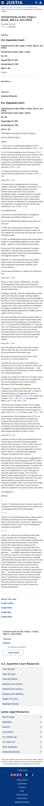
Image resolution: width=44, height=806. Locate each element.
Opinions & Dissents (9, 96)
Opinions (12, 24)
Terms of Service (22, 795)
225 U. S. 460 (13, 398)
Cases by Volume (9, 679)
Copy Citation (13, 652)
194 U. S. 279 (27, 396)
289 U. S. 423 (38, 148)
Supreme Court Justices (12, 689)
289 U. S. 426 (22, 206)
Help (22, 791)
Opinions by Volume (7, 9)
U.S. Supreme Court (30, 7)
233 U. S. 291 (16, 412)
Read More (5, 81)
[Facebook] (17, 775)
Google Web (6, 612)
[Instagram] (20, 775)
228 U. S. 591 (22, 401)
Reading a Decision (10, 704)
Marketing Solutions (11, 752)
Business (6, 727)
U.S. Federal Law (9, 737)
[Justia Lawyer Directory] (32, 775)
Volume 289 (19, 9)
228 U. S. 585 (11, 401)
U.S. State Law (8, 742)
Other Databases (9, 747)
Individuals (7, 722)
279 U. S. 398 (38, 412)
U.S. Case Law (18, 7)
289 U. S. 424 (15, 167)
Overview (4, 24)
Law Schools (7, 732)
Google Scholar (7, 603)
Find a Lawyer (8, 717)
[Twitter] (29, 775)
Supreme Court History (12, 684)
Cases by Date (8, 669)
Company (22, 787)
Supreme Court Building (12, 694)
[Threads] (23, 775)
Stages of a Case (9, 699)
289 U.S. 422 (38, 108)
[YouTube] (14, 775)
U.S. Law (9, 7)
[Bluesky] (26, 775)
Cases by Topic (8, 674)
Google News (6, 617)
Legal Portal (22, 783)
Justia (3, 7)
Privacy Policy (22, 798)
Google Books (6, 608)
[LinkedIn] (11, 775)
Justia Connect (22, 780)
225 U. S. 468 (23, 398)
